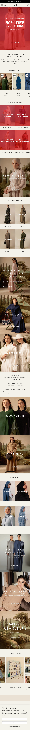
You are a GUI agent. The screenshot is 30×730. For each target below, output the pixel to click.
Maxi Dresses (8, 226)
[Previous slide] (1, 59)
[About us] (15, 670)
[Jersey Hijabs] (7, 516)
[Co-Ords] (22, 239)
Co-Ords (22, 251)
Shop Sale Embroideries (22, 152)
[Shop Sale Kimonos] (7, 140)
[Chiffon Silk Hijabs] (22, 491)
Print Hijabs (22, 528)
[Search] (5, 4)
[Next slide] (28, 59)
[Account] (25, 4)
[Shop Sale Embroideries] (22, 140)
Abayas (22, 226)
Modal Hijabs (7, 503)
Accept (15, 719)
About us (15, 685)
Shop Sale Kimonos (8, 152)
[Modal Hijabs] (7, 491)
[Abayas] (22, 214)
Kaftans (7, 251)
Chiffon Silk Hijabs (22, 503)
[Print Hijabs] (22, 516)
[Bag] (28, 4)
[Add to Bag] (1, 88)
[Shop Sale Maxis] (7, 115)
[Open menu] (2, 4)
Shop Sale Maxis (8, 127)
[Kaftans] (7, 239)
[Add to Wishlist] (10, 74)
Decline (14, 722)
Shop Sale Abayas (22, 127)
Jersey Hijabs (7, 528)
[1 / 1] (15, 26)
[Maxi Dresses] (7, 214)
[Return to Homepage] (15, 5)
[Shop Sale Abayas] (22, 115)
